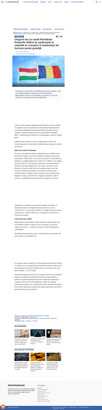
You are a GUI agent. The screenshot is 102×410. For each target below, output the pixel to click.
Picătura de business (20, 29)
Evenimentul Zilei (43, 389)
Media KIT (55, 408)
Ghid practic (47, 29)
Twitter (35, 321)
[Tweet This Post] (61, 37)
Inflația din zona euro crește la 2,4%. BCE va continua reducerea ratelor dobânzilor (21, 341)
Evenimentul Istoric (43, 393)
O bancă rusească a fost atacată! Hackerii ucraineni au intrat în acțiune (37, 341)
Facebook (28, 321)
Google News (50, 318)
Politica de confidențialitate (59, 407)
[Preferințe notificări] (3, 407)
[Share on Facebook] (57, 37)
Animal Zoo (41, 398)
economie (30, 316)
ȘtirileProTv (43, 153)
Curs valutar (58, 29)
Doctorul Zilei (41, 391)
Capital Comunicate (43, 401)
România (53, 227)
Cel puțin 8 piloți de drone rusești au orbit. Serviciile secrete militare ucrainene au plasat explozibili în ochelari (37, 367)
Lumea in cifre (35, 29)
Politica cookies (73, 407)
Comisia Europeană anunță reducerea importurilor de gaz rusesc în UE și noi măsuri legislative (52, 366)
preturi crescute (38, 316)
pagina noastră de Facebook (37, 318)
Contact (62, 408)
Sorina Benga (24, 51)
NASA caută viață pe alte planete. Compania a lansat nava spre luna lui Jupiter (53, 341)
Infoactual (40, 394)
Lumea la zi (33, 317)
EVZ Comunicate (42, 399)
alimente (23, 316)
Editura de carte (42, 396)
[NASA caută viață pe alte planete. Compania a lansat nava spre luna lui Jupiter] (53, 334)
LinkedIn (17, 319)
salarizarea (19, 208)
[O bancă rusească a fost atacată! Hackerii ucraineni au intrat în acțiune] (37, 333)
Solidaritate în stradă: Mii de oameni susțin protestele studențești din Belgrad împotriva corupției (21, 366)
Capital (39, 388)
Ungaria (34, 125)
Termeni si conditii (84, 407)
